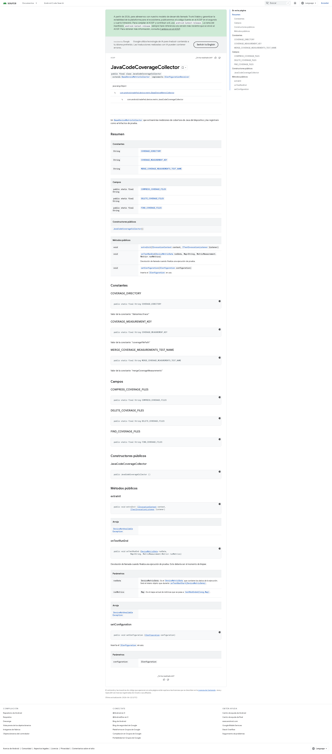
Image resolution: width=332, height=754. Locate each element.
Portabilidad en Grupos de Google (127, 738)
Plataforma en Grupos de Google (126, 729)
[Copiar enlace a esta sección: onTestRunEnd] (130, 541)
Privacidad (65, 749)
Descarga (7, 721)
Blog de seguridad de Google (125, 725)
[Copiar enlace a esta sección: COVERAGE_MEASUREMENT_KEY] (154, 321)
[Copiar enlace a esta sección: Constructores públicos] (148, 456)
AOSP (113, 58)
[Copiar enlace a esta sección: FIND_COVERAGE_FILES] (142, 431)
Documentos (28, 3)
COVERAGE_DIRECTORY (151, 151)
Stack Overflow (228, 729)
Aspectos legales (41, 749)
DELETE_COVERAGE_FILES (152, 198)
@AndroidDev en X (120, 717)
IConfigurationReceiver (176, 77)
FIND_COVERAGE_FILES (151, 208)
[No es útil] (219, 58)
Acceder (325, 3)
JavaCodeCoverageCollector (127, 229)
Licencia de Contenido (207, 690)
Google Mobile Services (232, 725)
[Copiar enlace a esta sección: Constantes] (130, 285)
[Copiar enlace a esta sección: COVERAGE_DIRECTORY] (143, 293)
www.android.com (230, 721)
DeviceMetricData (164, 254)
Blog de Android (119, 721)
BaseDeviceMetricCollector (136, 77)
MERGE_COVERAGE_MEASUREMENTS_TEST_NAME (161, 168)
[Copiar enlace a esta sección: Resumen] (126, 134)
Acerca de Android (11, 749)
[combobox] (278, 3)
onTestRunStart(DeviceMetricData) (188, 583)
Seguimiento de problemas (233, 733)
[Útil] (215, 58)
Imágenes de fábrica (11, 729)
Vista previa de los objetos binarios (17, 725)
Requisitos (7, 717)
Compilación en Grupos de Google (127, 733)
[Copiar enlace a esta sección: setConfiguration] (134, 624)
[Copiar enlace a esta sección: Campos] (125, 381)
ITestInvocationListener (195, 247)
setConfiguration (150, 268)
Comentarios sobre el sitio (83, 749)
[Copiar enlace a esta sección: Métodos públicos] (140, 488)
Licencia (54, 749)
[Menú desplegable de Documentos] (37, 3)
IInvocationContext (162, 247)
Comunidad (26, 749)
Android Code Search (54, 3)
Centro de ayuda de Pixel (232, 717)
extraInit (146, 247)
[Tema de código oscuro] (219, 301)
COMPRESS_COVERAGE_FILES (153, 189)
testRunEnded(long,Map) (197, 592)
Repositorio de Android (12, 713)
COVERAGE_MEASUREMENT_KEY (154, 160)
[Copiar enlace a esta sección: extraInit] (123, 496)
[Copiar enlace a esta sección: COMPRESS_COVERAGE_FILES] (151, 389)
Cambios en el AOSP (170, 29)
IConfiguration (167, 268)
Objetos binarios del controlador (16, 733)
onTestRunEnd (148, 254)
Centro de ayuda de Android (234, 713)
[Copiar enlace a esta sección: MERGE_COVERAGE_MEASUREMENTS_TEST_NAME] (176, 350)
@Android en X (119, 713)
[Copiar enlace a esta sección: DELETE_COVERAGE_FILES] (146, 410)
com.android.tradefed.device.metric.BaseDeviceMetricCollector (147, 93)
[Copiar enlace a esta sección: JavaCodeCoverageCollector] (149, 464)
